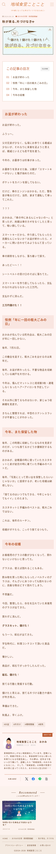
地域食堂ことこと (28, 4)
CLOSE (45, 69)
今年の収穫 (19, 95)
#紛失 (41, 724)
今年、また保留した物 (25, 89)
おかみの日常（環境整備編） (28, 16)
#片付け (17, 724)
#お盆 (6, 724)
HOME (5, 838)
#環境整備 (29, 724)
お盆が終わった (21, 77)
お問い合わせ (45, 845)
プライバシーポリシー (14, 845)
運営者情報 (31, 845)
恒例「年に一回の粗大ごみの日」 (31, 83)
